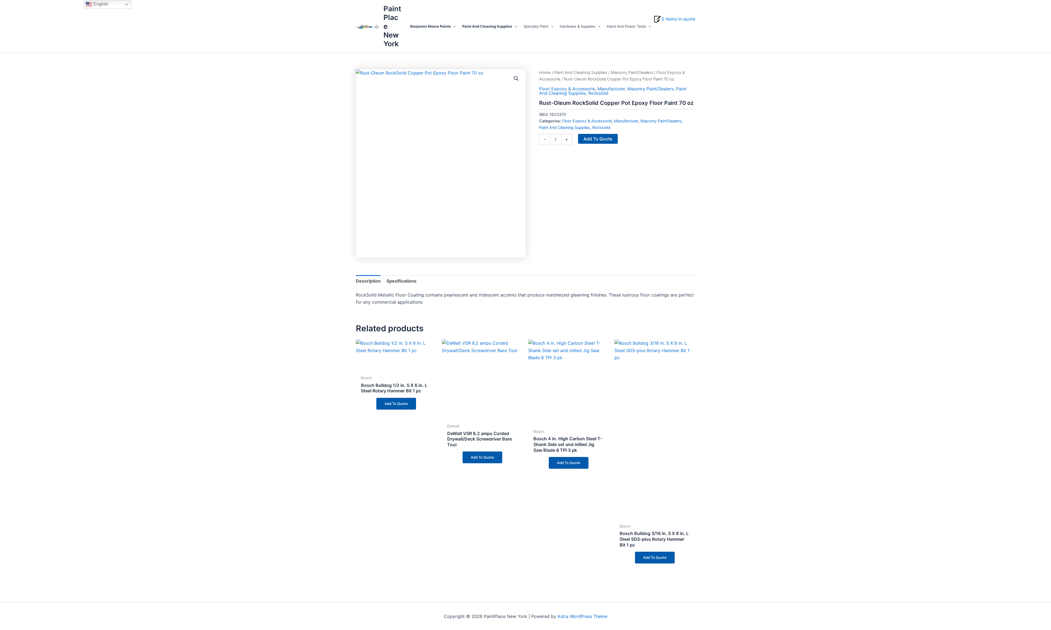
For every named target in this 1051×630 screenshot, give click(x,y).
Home (545, 72)
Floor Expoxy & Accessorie (567, 88)
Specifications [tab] (401, 281)
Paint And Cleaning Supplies (580, 72)
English (100, 4)
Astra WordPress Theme (582, 616)
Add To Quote (598, 139)
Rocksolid (598, 93)
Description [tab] (368, 281)
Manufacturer (611, 88)
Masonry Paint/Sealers (632, 72)
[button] (453, 26)
